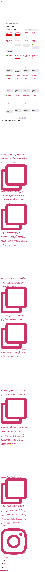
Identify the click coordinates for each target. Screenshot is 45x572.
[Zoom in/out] (1, 570)
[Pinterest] (41, 5)
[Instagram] (38, 5)
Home (7, 23)
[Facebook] (35, 5)
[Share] (5, 570)
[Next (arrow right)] (3, 571)
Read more (9, 51)
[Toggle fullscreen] (3, 570)
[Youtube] (35, 8)
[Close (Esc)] (7, 570)
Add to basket (25, 45)
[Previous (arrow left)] (1, 571)
